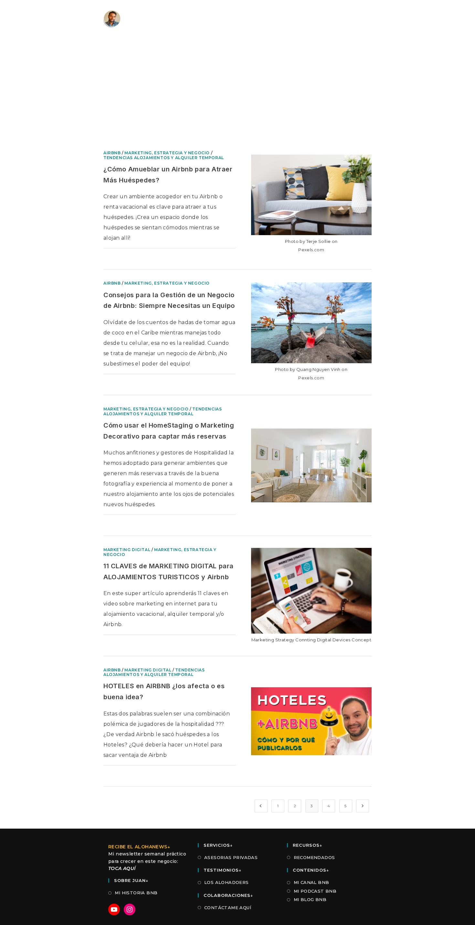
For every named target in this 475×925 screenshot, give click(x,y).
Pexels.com (311, 249)
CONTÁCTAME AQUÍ (227, 907)
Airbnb (112, 152)
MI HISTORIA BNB (136, 892)
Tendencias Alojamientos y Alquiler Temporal (163, 157)
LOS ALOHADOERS (226, 882)
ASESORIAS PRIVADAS (231, 857)
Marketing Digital (126, 549)
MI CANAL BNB (311, 882)
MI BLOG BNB (310, 899)
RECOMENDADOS (314, 857)
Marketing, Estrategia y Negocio (167, 152)
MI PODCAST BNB (315, 891)
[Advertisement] (237, 100)
